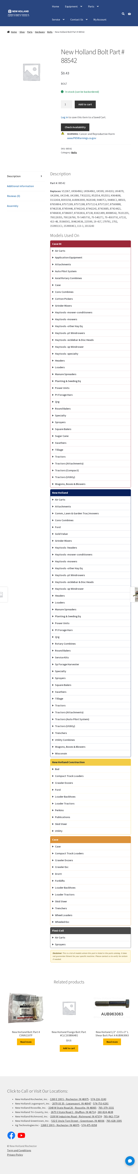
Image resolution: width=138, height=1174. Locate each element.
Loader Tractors (64, 803)
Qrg (57, 401)
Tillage (59, 449)
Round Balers (63, 408)
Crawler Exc (61, 867)
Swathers (60, 442)
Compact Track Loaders (69, 776)
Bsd (57, 769)
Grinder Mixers (63, 305)
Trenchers (61, 733)
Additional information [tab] (20, 186)
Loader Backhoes (65, 796)
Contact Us (76, 19)
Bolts (50, 31)
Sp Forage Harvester (67, 664)
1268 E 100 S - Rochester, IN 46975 (60, 1125)
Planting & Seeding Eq (68, 381)
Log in (64, 117)
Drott (58, 873)
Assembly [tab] (12, 206)
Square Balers (63, 429)
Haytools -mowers (66, 319)
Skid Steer (61, 824)
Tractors (60, 456)
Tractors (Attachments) (69, 463)
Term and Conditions (19, 1150)
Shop (22, 31)
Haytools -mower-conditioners (73, 312)
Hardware (40, 31)
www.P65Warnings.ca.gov (81, 138)
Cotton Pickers (64, 298)
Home (55, 6)
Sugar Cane (61, 436)
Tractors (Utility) (65, 477)
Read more (25, 1041)
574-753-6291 (101, 1103)
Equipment (71, 6)
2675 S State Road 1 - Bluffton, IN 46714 (73, 1112)
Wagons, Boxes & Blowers (70, 484)
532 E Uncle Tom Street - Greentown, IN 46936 (77, 1120)
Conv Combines (64, 292)
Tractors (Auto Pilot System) (72, 719)
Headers (60, 360)
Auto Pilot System (66, 271)
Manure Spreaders (65, 374)
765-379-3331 (106, 1107)
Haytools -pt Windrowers (70, 333)
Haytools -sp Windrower (69, 346)
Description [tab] (14, 176)
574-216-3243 (98, 1099)
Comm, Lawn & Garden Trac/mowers (77, 513)
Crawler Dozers (64, 782)
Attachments (63, 264)
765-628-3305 (114, 1120)
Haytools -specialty (66, 353)
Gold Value (61, 533)
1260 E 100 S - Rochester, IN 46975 (69, 1099)
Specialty (60, 415)
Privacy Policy (15, 1154)
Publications (62, 817)
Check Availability (75, 127)
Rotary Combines (65, 643)
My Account (100, 19)
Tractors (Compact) (67, 470)
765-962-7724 (111, 1116)
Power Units (62, 388)
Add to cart (85, 104)
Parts (91, 6)
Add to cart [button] (69, 1048)
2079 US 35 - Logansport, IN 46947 (71, 1103)
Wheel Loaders (63, 915)
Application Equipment (68, 257)
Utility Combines (65, 739)
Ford (58, 527)
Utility (58, 830)
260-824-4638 (105, 1112)
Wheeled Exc (62, 921)
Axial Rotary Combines (68, 278)
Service (56, 19)
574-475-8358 (89, 1125)
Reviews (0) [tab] (13, 196)
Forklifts (60, 880)
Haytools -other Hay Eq (69, 326)
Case (58, 285)
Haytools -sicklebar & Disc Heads (74, 340)
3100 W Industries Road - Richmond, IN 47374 (76, 1116)
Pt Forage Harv (64, 394)
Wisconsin (61, 753)
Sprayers (60, 422)
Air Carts (60, 250)
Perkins (59, 810)
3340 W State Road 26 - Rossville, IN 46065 (72, 1107)
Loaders (60, 367)
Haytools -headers (66, 547)
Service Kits (62, 657)
